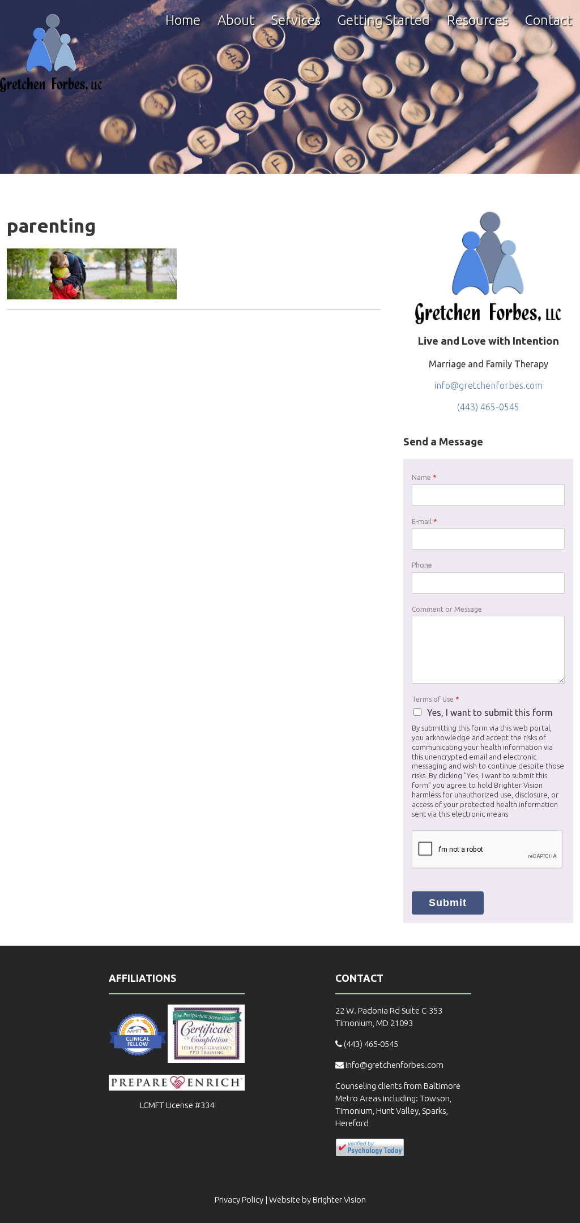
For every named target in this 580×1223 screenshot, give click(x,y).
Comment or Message (447, 609)
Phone (422, 565)
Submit (448, 902)
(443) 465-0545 (488, 407)
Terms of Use (435, 699)
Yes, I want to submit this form (490, 712)
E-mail (424, 521)
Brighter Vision (339, 1199)
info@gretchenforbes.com (488, 385)
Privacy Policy (239, 1199)
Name (424, 477)
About (236, 21)
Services (296, 21)
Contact (548, 21)
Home (183, 21)
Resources (477, 21)
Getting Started (384, 21)
